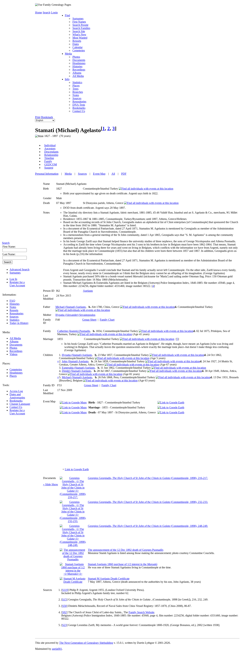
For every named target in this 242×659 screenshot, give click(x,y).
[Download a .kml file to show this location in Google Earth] (170, 402)
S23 (64, 625)
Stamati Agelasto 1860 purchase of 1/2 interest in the (122, 564)
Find (67, 15)
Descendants (51, 151)
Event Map (99, 173)
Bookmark (47, 117)
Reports (14, 310)
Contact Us (16, 407)
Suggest (48, 167)
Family (48, 161)
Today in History (19, 323)
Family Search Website (141, 612)
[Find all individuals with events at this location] (146, 188)
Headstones (16, 372)
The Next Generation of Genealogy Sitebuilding (86, 642)
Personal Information (46, 173)
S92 (64, 612)
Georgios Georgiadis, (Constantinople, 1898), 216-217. (148, 478)
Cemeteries (16, 369)
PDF (123, 173)
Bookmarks (16, 400)
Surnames (15, 272)
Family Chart (107, 319)
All (113, 173)
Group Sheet (89, 319)
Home (38, 12)
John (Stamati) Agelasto (75, 361)
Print (37, 117)
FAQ (12, 300)
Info (67, 79)
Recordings (16, 351)
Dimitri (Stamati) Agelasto (76, 370)
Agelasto (88, 290)
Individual (50, 145)
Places (13, 375)
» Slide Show (50, 484)
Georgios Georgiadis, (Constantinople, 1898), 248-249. (148, 525)
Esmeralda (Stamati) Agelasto (78, 367)
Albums (14, 341)
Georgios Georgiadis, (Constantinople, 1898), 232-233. (148, 501)
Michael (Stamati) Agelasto (70, 306)
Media (68, 53)
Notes (13, 307)
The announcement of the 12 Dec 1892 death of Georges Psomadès (125, 549)
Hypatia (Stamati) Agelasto (77, 354)
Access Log (16, 391)
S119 (65, 589)
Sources (14, 316)
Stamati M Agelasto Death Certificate (109, 578)
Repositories (16, 313)
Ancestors (49, 148)
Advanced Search (19, 269)
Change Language (20, 403)
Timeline (49, 158)
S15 (64, 599)
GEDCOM (50, 164)
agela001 (57, 648)
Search (6, 242)
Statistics (14, 319)
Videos (13, 354)
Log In (13, 279)
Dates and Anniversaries (17, 396)
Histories (14, 303)
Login (54, 12)
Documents (16, 344)
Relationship (51, 154)
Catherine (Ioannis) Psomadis (73, 331)
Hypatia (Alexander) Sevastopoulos (75, 314)
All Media (15, 338)
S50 (64, 605)
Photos (13, 347)
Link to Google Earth (77, 469)
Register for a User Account (17, 284)
